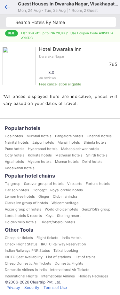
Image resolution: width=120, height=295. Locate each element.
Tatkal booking (65, 250)
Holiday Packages (93, 276)
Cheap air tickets (19, 237)
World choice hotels (61, 209)
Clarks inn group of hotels (26, 203)
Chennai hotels (99, 136)
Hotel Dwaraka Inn (60, 49)
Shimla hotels (95, 142)
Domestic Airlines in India (26, 269)
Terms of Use (55, 287)
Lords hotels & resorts (23, 215)
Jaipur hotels (43, 142)
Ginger (43, 196)
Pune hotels (14, 149)
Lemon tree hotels (20, 196)
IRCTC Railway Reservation (63, 244)
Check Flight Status (21, 244)
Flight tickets (47, 237)
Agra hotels (14, 161)
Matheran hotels (69, 155)
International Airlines (58, 276)
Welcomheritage (65, 203)
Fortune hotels (98, 183)
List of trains (85, 257)
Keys (49, 215)
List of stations (58, 257)
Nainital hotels (17, 142)
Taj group (12, 183)
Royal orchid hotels (66, 190)
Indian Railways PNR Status (27, 250)
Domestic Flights (69, 263)
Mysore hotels (40, 161)
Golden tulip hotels (20, 222)
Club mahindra (65, 196)
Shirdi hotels (97, 155)
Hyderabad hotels (43, 149)
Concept (40, 190)
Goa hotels (14, 136)
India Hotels (72, 237)
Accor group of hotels (23, 209)
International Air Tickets (69, 269)
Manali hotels (69, 142)
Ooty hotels (14, 155)
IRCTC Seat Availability (24, 257)
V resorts (74, 183)
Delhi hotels (92, 161)
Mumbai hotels (39, 136)
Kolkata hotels (40, 155)
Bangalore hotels (69, 136)
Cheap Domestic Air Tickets (28, 263)
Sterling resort (69, 215)
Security (31, 287)
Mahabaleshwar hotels (80, 149)
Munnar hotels (67, 161)
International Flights (21, 276)
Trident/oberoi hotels (57, 222)
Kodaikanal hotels (20, 168)
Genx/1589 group (96, 209)
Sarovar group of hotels (44, 183)
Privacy (13, 287)
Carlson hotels (17, 190)
